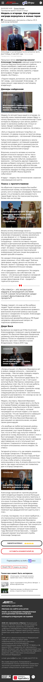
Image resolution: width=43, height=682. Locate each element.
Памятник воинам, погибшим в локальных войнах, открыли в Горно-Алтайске (24, 590)
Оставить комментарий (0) (21, 551)
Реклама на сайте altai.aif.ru (15, 609)
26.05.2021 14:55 (6, 8)
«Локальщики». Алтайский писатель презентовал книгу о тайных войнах (22, 576)
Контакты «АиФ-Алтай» (12, 606)
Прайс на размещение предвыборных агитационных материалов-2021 (19, 613)
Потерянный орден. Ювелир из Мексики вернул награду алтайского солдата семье (21, 214)
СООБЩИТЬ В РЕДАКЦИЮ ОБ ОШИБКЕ (17, 617)
